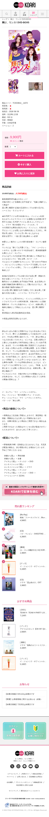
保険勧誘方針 (37, 782)
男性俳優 (21, 456)
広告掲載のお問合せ (35, 776)
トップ (4, 19)
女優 (19, 459)
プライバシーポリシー (23, 782)
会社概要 (10, 782)
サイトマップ (13, 791)
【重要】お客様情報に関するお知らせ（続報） (23, 699)
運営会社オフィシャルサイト (30, 791)
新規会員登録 (37, 774)
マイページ (10, 776)
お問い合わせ (21, 776)
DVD (31, 461)
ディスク (23, 461)
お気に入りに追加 (26, 173)
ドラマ (29, 467)
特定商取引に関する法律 (24, 785)
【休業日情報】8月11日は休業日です (19, 694)
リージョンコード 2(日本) (14, 476)
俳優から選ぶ (9, 456)
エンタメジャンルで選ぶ (14, 464)
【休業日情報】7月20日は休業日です (19, 704)
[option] (24, 52)
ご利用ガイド (25, 774)
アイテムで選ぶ (10, 461)
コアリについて (12, 774)
